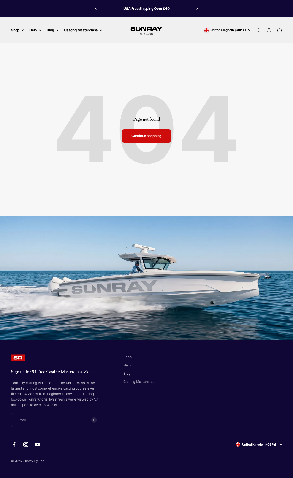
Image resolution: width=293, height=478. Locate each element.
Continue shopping (146, 136)
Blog (50, 30)
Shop (15, 30)
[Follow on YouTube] (37, 444)
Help (33, 30)
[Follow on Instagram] (26, 444)
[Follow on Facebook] (14, 444)
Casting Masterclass (81, 30)
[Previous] (96, 8)
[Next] (197, 8)
